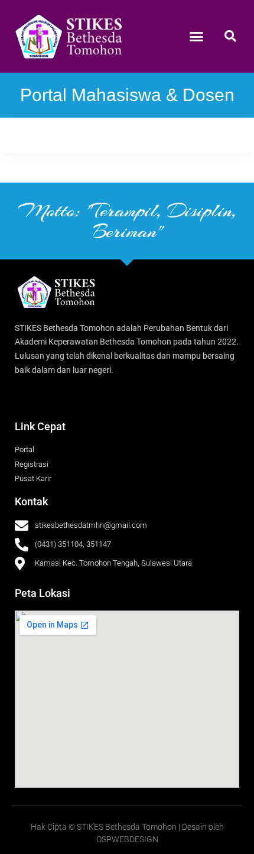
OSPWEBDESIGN (127, 839)
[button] (196, 36)
